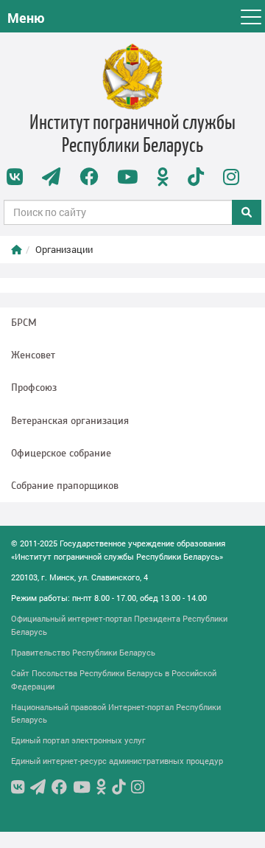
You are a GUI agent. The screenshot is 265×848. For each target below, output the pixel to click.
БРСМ (24, 322)
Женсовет (33, 355)
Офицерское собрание (61, 453)
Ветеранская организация (70, 420)
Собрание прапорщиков (65, 485)
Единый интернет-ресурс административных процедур (117, 760)
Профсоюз (34, 387)
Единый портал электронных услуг (78, 740)
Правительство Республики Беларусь (83, 652)
